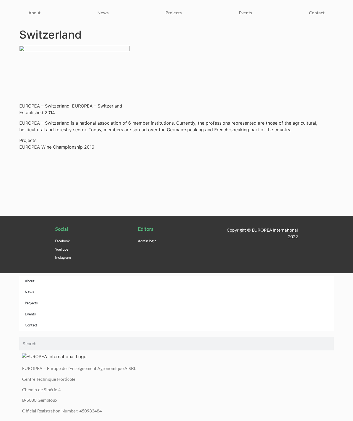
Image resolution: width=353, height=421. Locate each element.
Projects (173, 13)
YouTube (61, 249)
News (103, 13)
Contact (317, 13)
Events (245, 13)
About (34, 13)
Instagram (63, 258)
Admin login (147, 241)
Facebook (62, 241)
